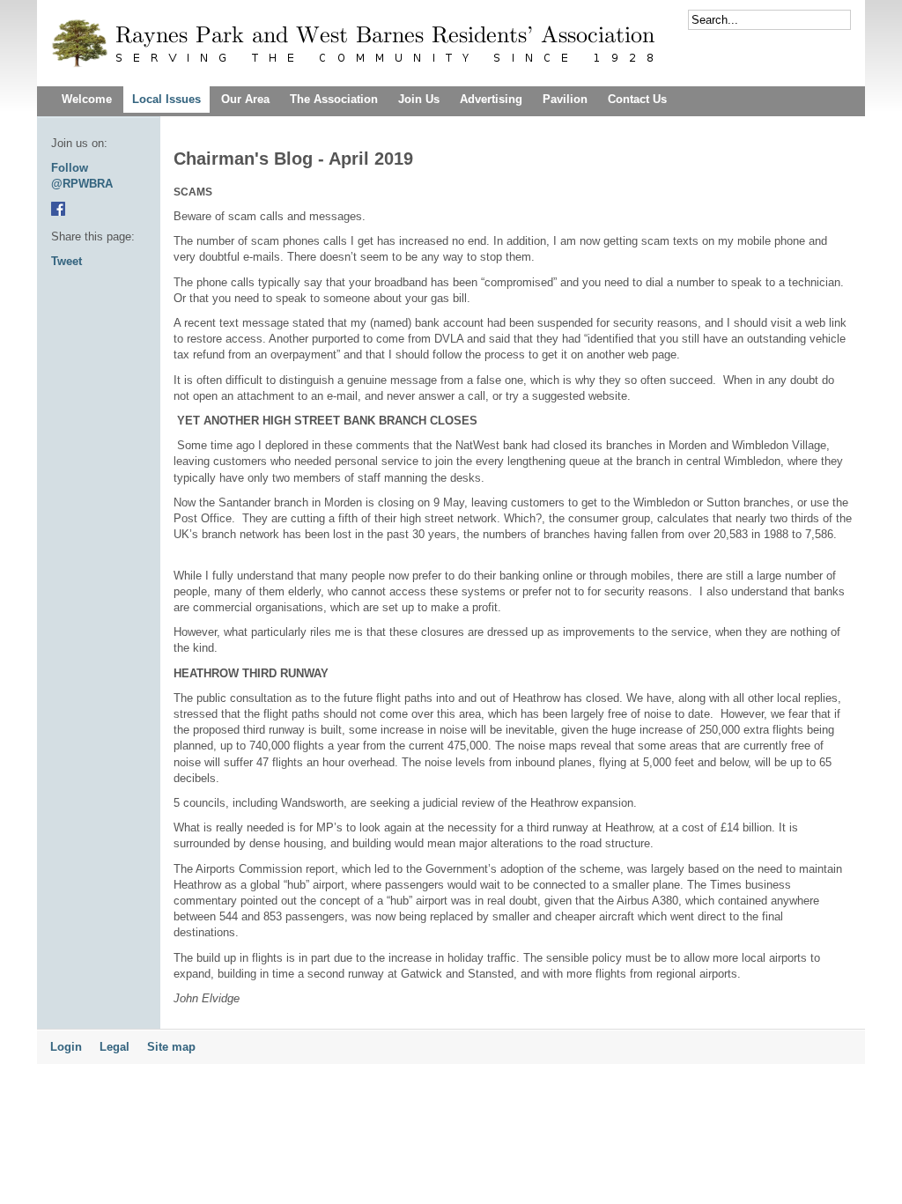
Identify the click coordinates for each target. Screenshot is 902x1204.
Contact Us (637, 99)
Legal (114, 1046)
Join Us (419, 99)
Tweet (66, 261)
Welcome (87, 99)
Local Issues (166, 99)
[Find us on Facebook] (58, 211)
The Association (334, 99)
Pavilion (565, 99)
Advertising (491, 99)
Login (66, 1046)
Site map (171, 1046)
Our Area (245, 99)
